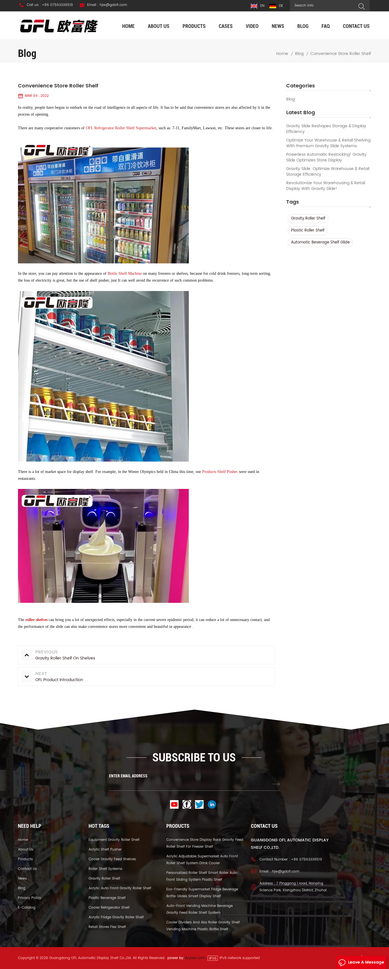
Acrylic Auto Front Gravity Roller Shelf (120, 888)
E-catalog (26, 907)
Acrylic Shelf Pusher (105, 849)
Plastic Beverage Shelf (107, 898)
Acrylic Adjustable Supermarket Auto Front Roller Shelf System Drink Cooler (202, 860)
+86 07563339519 (306, 859)
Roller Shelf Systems (105, 869)
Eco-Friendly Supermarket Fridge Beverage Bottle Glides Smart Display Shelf (202, 893)
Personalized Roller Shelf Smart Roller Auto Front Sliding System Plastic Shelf (202, 876)
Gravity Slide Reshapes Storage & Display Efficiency (326, 129)
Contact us (356, 26)
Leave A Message (366, 962)
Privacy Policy (29, 898)
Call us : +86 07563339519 (50, 5)
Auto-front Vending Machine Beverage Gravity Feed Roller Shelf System (199, 909)
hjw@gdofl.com (285, 871)
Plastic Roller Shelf (307, 230)
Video (252, 26)
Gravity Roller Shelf (308, 219)
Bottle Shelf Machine (125, 273)
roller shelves (36, 620)
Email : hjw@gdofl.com (107, 5)
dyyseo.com (195, 958)
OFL (89, 128)
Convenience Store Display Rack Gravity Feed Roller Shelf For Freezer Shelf (204, 843)
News (278, 26)
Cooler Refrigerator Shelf (109, 907)
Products (194, 26)
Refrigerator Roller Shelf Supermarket (125, 128)
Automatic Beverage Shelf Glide (320, 242)
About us (158, 26)
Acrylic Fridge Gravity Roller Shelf (116, 917)
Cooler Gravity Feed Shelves (112, 859)
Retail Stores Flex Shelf (107, 927)
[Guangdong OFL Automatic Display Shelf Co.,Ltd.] (59, 25)
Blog (302, 26)
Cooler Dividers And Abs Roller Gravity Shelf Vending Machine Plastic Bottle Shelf (203, 926)
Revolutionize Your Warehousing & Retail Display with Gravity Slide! (325, 186)
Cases (226, 26)
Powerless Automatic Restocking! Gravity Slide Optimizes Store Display (326, 157)
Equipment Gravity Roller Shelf (114, 840)
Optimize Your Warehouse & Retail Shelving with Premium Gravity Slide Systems (328, 143)
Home (128, 26)
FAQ (326, 26)
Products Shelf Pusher (220, 472)
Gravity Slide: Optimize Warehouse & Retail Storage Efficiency (327, 171)
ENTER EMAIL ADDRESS (128, 776)
